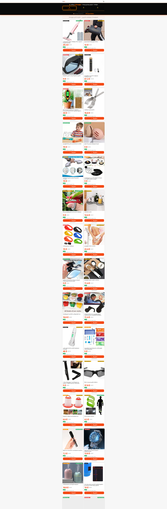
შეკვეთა (73, 50)
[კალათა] (104, 1)
